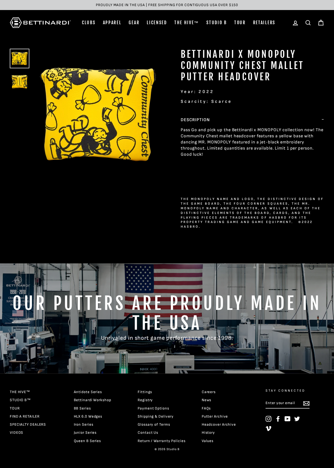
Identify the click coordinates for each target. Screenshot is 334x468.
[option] (167, 5)
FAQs (206, 408)
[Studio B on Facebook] (278, 419)
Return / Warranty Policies (161, 441)
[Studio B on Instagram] (268, 419)
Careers (209, 392)
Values (207, 441)
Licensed (157, 22)
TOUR (240, 22)
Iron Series (83, 424)
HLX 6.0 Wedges (88, 416)
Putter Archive (215, 416)
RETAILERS (264, 22)
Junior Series (85, 432)
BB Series (82, 408)
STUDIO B (216, 22)
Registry (145, 400)
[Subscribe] (306, 403)
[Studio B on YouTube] (287, 419)
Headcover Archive (219, 424)
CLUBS (89, 22)
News (207, 400)
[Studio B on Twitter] (297, 419)
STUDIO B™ (20, 400)
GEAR (134, 22)
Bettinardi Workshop (92, 400)
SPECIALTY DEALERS (28, 424)
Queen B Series (87, 441)
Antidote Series (88, 392)
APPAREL (112, 22)
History (208, 432)
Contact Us (148, 432)
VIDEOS (16, 432)
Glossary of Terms (154, 424)
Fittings (145, 392)
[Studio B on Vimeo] (268, 428)
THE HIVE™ (186, 22)
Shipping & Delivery (156, 416)
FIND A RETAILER (25, 416)
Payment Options (153, 408)
